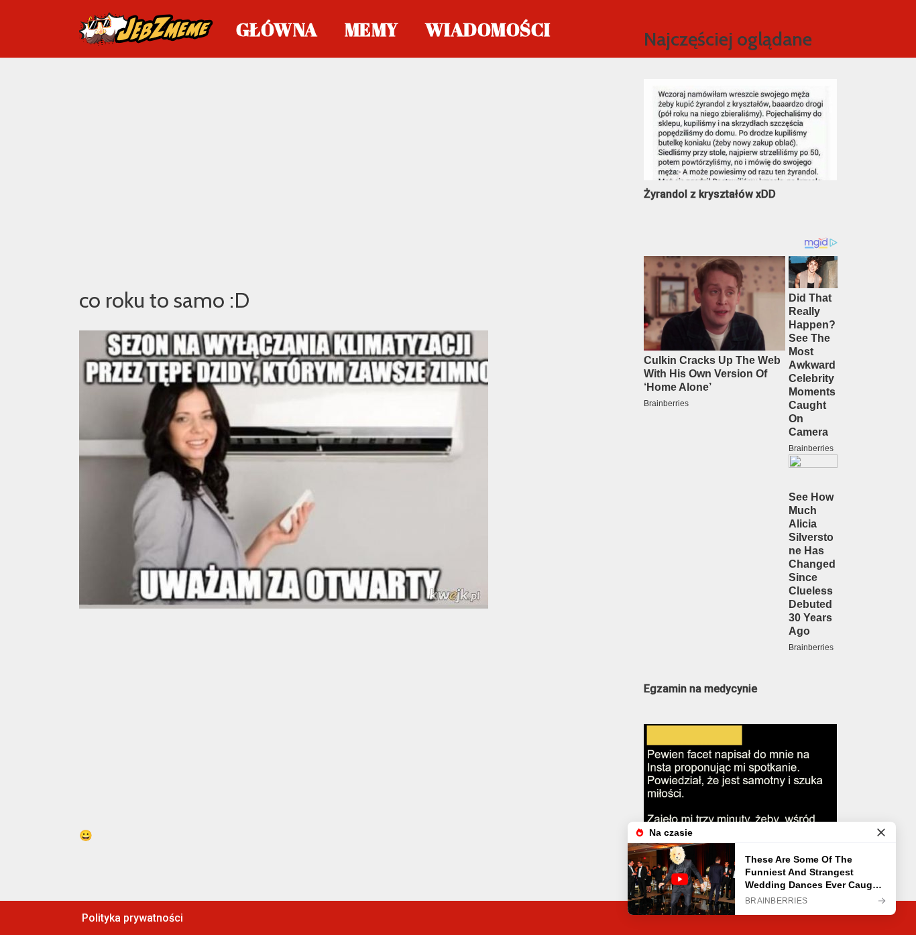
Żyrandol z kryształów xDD (710, 194)
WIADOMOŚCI (488, 29)
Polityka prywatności (132, 918)
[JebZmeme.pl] (146, 29)
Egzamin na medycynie (700, 688)
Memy (371, 29)
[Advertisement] (341, 170)
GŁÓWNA (277, 29)
